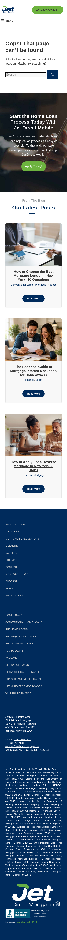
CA (33, 922)
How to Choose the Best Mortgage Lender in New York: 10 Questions (34, 276)
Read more (33, 298)
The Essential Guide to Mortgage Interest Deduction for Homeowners (33, 371)
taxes (39, 379)
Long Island (21, 922)
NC (36, 922)
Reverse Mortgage (33, 475)
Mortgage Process (46, 284)
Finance (29, 379)
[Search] (52, 74)
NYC (28, 922)
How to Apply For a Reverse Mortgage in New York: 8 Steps (33, 466)
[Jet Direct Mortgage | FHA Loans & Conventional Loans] (8, 10)
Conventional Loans (22, 284)
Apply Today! (33, 166)
